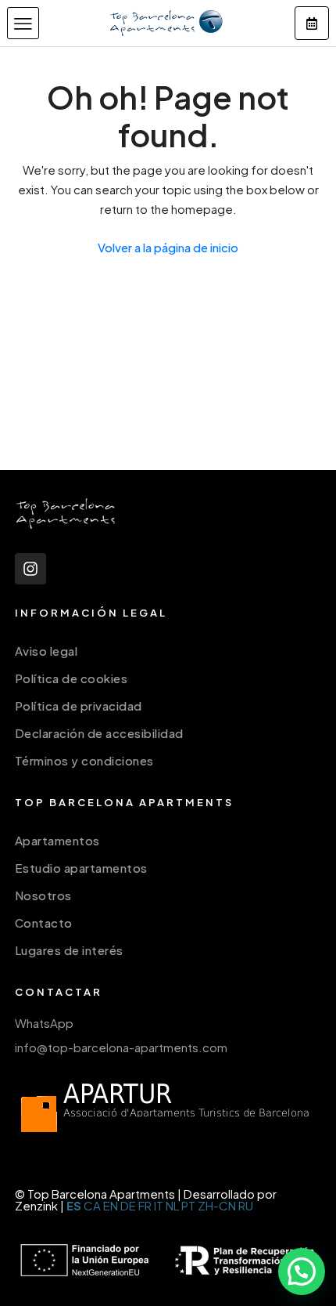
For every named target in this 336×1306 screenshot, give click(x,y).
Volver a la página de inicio (168, 247)
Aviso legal (46, 650)
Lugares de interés (69, 949)
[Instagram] (30, 568)
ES (73, 1205)
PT (188, 1205)
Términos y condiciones (84, 760)
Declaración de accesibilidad (99, 732)
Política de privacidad (78, 705)
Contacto (44, 922)
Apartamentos (57, 840)
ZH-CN (217, 1205)
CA (92, 1205)
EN (110, 1205)
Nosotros (43, 895)
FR (145, 1205)
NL (172, 1205)
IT (158, 1205)
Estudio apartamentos (81, 867)
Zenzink (36, 1205)
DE (128, 1205)
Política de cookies (71, 678)
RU (245, 1205)
